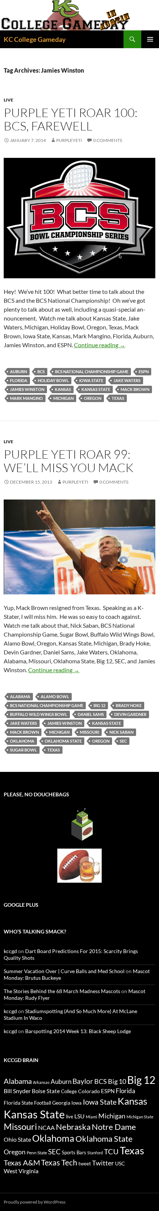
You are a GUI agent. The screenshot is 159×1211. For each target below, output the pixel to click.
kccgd (10, 951)
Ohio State (17, 1139)
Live (8, 100)
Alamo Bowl (55, 696)
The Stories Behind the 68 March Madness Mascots (62, 991)
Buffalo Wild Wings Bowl (38, 714)
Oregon (92, 398)
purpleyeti (69, 140)
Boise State (46, 1091)
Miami (91, 1116)
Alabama (20, 696)
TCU (111, 1151)
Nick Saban (121, 732)
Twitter (103, 1163)
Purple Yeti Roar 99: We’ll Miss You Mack (68, 461)
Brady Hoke (129, 705)
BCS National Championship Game (91, 371)
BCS (41, 371)
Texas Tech (59, 1162)
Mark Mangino (26, 398)
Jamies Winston (27, 389)
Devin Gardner (130, 714)
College (69, 1091)
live (69, 1116)
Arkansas (41, 1082)
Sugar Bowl (23, 749)
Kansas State (95, 389)
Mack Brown (135, 389)
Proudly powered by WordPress (34, 1202)
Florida (18, 380)
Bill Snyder (17, 1090)
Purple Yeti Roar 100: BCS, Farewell (71, 119)
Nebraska (73, 1127)
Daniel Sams (91, 714)
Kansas (63, 389)
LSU (79, 1115)
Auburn (18, 371)
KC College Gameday (35, 39)
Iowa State (91, 380)
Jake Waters (127, 380)
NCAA (46, 1127)
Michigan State (139, 1116)
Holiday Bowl (53, 380)
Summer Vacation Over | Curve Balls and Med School (64, 971)
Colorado (89, 1091)
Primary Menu (150, 39)
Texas (118, 398)
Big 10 (117, 1081)
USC (120, 1164)
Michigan (63, 398)
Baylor (82, 1081)
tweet (84, 1164)
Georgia (61, 1102)
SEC (123, 741)
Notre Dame (114, 1127)
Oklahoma (22, 741)
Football (42, 1103)
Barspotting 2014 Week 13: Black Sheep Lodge (78, 1031)
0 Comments (107, 140)
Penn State (37, 1152)
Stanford (95, 1152)
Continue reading (99, 344)
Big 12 (99, 705)
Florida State (18, 1102)
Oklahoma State (63, 741)
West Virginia (21, 1170)
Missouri (89, 732)
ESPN (144, 371)
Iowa (76, 1103)
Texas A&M (22, 1162)
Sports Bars (74, 1152)
